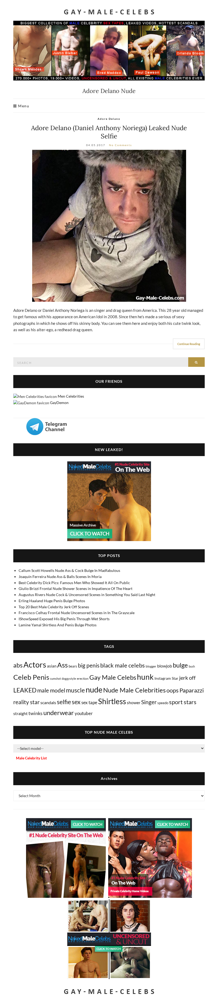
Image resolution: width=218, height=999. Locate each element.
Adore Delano (109, 118)
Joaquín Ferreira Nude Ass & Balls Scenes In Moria (60, 576)
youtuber (84, 713)
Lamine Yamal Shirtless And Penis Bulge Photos (58, 625)
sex (76, 701)
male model (51, 690)
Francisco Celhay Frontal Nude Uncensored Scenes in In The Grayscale (77, 612)
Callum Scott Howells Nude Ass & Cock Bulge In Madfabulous (69, 570)
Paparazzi (191, 690)
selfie (64, 701)
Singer (149, 702)
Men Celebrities (71, 396)
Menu (23, 106)
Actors (34, 664)
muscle (75, 690)
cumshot (55, 678)
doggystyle (69, 678)
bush (192, 666)
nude (94, 689)
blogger (151, 666)
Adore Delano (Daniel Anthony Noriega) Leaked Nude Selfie (109, 132)
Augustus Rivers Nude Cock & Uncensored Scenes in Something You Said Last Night (87, 594)
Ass (62, 665)
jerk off (187, 677)
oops (172, 690)
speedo (162, 703)
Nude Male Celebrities (134, 690)
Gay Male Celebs (112, 677)
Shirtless (112, 701)
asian (51, 666)
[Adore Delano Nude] (109, 226)
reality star (26, 702)
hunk (145, 676)
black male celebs (122, 665)
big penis (88, 665)
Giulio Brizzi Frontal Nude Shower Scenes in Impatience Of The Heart (75, 588)
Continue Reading (188, 344)
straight (20, 713)
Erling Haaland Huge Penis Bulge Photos (52, 600)
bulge (180, 665)
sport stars (182, 701)
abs (18, 665)
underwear (58, 712)
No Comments (120, 145)
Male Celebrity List (31, 758)
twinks (35, 713)
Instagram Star (166, 678)
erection (83, 679)
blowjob (164, 665)
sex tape (89, 702)
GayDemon (59, 402)
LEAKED (24, 690)
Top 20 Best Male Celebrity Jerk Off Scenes (54, 607)
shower (133, 702)
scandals (48, 702)
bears (73, 666)
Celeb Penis (31, 677)
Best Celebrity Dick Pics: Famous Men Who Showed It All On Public (74, 582)
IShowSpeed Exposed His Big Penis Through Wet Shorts (64, 619)
